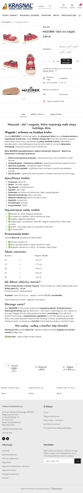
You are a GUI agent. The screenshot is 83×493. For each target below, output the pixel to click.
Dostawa (5, 450)
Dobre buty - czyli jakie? (53, 420)
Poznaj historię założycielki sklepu (58, 428)
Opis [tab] (23, 114)
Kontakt (5, 478)
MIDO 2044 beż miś (36, 388)
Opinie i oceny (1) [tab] (38, 114)
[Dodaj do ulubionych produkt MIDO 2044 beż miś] (51, 354)
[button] (79, 15)
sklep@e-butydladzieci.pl (12, 429)
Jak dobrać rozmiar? (52, 424)
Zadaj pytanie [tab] (55, 114)
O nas (46, 412)
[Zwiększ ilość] (53, 61)
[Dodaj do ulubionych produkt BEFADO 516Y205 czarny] (24, 354)
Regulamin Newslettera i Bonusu (15, 466)
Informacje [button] (7, 444)
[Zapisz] (77, 461)
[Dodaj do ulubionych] (77, 61)
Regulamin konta (9, 470)
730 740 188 (7, 433)
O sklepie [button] (48, 406)
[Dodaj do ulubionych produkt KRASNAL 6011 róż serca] (79, 354)
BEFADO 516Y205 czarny (10, 388)
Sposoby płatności (9, 454)
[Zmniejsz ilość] (44, 61)
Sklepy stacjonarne (51, 416)
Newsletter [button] (49, 444)
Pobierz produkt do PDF (55, 101)
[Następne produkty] (77, 364)
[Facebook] (3, 438)
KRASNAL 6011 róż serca (66, 388)
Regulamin (6, 462)
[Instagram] (7, 438)
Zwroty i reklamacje (10, 458)
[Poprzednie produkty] (6, 364)
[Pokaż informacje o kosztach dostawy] (65, 82)
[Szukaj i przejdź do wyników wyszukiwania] (50, 6)
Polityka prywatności (10, 474)
